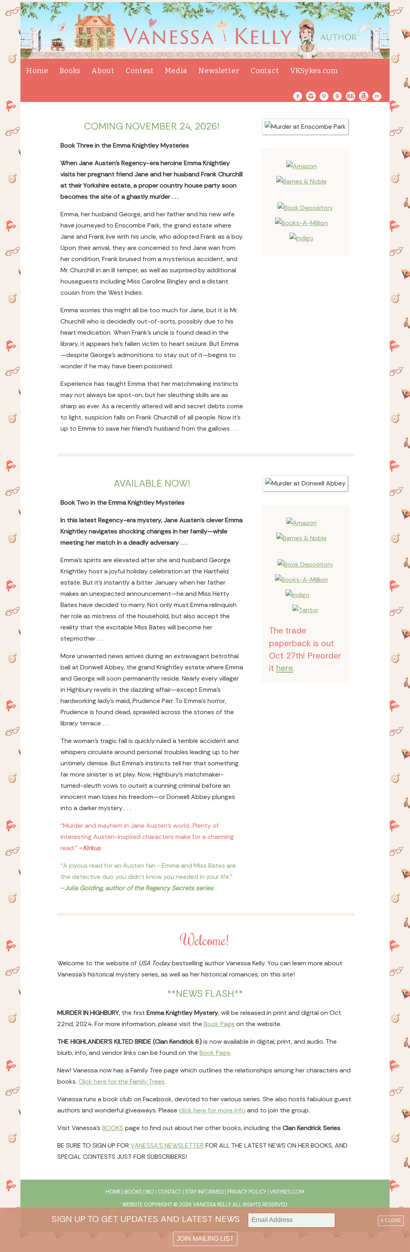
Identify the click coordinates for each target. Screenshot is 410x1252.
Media (176, 70)
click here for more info (212, 1110)
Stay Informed (204, 1191)
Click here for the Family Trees (121, 1081)
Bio (150, 1191)
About (103, 70)
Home (37, 70)
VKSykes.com (314, 70)
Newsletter (219, 70)
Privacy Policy (246, 1191)
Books (70, 70)
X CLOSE (390, 1220)
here (284, 668)
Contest (140, 70)
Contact (265, 70)
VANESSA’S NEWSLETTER (167, 1145)
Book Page (219, 1024)
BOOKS (112, 1128)
